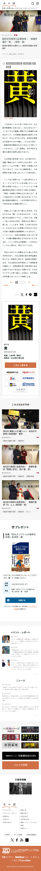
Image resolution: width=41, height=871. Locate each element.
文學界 (7, 835)
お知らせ (6, 819)
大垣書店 (20, 390)
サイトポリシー (8, 810)
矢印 (36, 673)
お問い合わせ (7, 822)
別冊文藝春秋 (31, 835)
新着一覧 (23, 810)
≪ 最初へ (6, 285)
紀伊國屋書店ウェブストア (28, 378)
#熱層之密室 (30, 476)
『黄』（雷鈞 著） (9, 118)
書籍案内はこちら (21, 755)
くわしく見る (19, 365)
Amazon (12, 372)
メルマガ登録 (20, 764)
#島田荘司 (21, 441)
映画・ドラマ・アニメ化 (28, 822)
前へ (11, 282)
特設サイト (24, 828)
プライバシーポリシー (10, 813)
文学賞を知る (25, 819)
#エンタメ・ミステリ (16, 54)
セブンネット (12, 378)
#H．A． (29, 512)
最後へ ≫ (35, 285)
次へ (29, 282)
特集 (22, 825)
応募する (15, 600)
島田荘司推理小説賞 (14, 64)
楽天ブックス (28, 372)
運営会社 (6, 816)
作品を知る (24, 816)
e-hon (12, 384)
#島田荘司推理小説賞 (9, 441)
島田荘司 (27, 64)
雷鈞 (8, 67)
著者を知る (24, 813)
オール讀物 (18, 835)
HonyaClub (28, 384)
